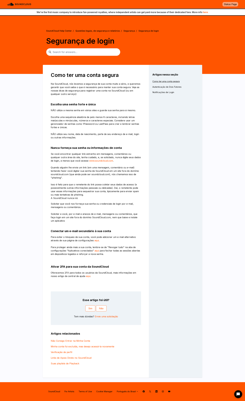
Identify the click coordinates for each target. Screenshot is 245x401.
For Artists (69, 391)
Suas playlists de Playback (65, 363)
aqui (96, 240)
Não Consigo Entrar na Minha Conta (70, 340)
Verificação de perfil (61, 352)
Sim (90, 308)
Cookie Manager (104, 391)
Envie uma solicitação (106, 316)
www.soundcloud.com (101, 160)
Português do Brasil (126, 391)
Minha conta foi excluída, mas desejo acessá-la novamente (82, 346)
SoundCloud (54, 391)
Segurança (129, 30)
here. (205, 12)
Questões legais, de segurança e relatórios (97, 30)
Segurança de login (149, 30)
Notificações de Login (163, 92)
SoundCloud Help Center (59, 30)
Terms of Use (85, 391)
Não (101, 308)
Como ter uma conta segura (166, 81)
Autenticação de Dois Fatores (166, 87)
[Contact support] (238, 394)
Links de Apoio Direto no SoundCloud (71, 357)
